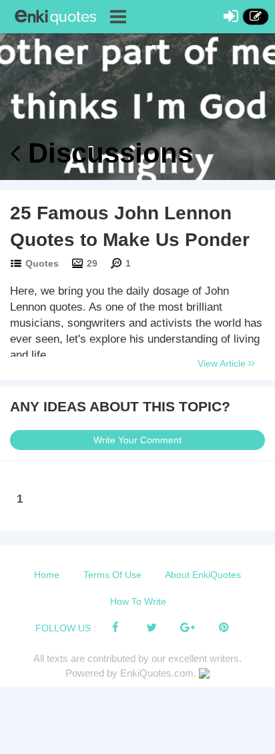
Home (46, 574)
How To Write (138, 601)
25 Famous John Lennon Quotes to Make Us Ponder (130, 226)
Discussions (106, 153)
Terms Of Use (112, 574)
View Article (223, 363)
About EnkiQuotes (203, 574)
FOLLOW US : (65, 628)
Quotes (42, 263)
